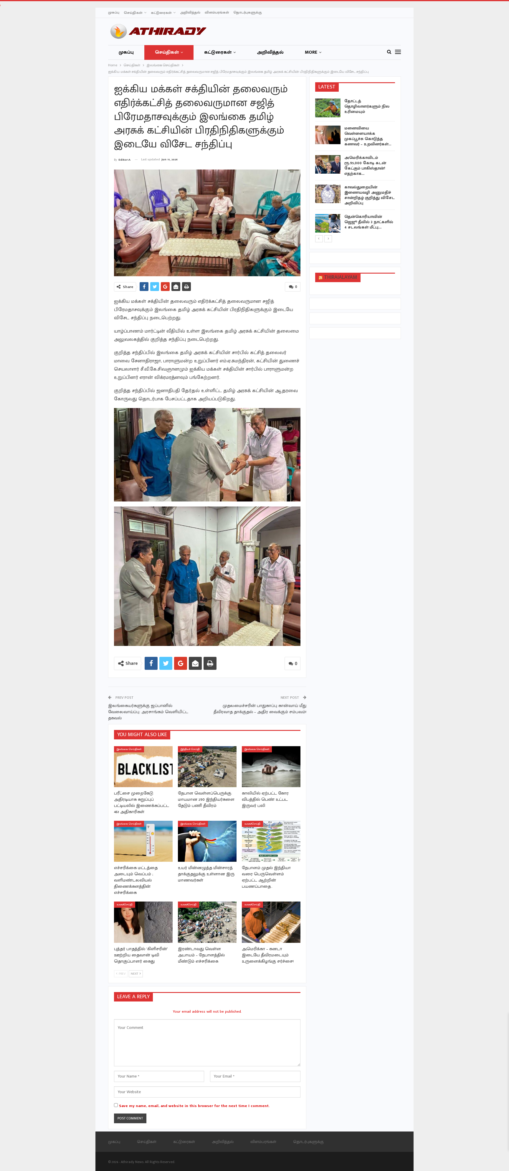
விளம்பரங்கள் (217, 12)
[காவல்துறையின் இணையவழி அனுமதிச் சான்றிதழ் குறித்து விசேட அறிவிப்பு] (328, 194)
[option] (355, 166)
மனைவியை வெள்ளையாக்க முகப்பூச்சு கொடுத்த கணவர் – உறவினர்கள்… (367, 136)
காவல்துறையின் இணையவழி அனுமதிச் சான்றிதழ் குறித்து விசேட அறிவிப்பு (369, 195)
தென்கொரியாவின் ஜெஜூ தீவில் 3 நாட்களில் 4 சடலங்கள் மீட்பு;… (368, 222)
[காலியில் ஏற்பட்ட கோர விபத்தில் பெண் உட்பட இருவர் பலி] (271, 766)
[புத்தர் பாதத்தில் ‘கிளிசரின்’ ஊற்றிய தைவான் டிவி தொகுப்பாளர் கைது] (143, 922)
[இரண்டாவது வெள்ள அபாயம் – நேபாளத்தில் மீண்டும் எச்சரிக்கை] (207, 922)
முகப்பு (113, 12)
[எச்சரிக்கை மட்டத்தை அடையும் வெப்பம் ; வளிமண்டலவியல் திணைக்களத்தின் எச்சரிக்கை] (143, 841)
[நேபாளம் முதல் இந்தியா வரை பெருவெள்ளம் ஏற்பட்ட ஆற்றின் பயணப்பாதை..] (271, 841)
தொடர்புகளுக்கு (247, 12)
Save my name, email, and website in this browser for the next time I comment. (194, 1106)
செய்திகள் (133, 13)
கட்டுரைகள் (161, 13)
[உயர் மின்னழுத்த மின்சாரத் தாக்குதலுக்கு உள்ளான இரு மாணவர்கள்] (207, 841)
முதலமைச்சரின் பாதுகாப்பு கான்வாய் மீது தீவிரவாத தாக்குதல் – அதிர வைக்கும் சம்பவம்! (260, 709)
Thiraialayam (340, 277)
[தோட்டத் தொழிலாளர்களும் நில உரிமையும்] (328, 107)
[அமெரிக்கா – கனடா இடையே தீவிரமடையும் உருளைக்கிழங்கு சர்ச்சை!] (271, 922)
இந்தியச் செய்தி (190, 749)
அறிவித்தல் (190, 12)
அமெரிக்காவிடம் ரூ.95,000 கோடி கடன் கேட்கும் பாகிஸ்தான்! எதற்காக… (365, 165)
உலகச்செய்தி (252, 824)
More (311, 52)
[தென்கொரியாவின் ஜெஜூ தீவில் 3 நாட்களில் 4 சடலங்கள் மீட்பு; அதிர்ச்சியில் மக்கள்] (328, 223)
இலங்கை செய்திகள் (129, 749)
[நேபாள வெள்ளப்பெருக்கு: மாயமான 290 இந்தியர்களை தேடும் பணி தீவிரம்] (207, 766)
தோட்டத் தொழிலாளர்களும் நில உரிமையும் (366, 106)
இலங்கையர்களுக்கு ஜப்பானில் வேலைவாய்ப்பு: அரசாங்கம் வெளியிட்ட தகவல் (148, 712)
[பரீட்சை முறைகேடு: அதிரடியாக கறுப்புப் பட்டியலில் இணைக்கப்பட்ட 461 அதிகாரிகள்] (143, 766)
